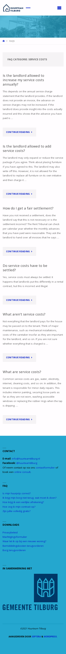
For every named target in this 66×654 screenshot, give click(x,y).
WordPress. (50, 636)
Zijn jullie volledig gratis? (16, 511)
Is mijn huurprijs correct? (17, 493)
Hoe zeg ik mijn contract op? (19, 506)
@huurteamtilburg (26, 463)
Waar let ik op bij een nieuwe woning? (24, 541)
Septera (36, 636)
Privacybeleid (10, 532)
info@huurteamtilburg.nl (26, 458)
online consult (22, 472)
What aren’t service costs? (24, 314)
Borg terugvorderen (14, 550)
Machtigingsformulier (15, 536)
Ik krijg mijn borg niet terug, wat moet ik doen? (29, 497)
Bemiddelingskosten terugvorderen (23, 545)
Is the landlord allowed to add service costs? (27, 148)
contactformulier (45, 467)
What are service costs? (22, 371)
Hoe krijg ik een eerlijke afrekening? (23, 502)
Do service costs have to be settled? (25, 267)
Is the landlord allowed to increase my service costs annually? (23, 79)
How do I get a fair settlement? (28, 208)
